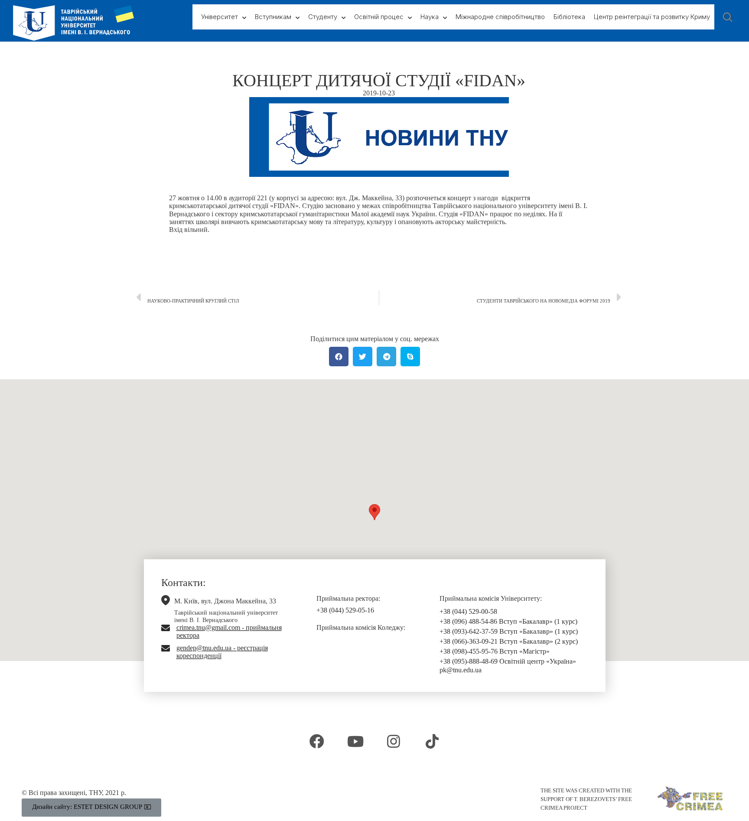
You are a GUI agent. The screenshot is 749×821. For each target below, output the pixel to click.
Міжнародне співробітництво (500, 17)
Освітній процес (379, 17)
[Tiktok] (432, 741)
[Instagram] (393, 741)
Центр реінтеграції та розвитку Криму (652, 17)
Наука (429, 17)
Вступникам (273, 17)
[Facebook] (317, 741)
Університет (219, 17)
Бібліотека (569, 17)
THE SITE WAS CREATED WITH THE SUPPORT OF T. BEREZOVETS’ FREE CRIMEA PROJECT (586, 799)
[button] (374, 512)
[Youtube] (355, 741)
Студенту (322, 17)
